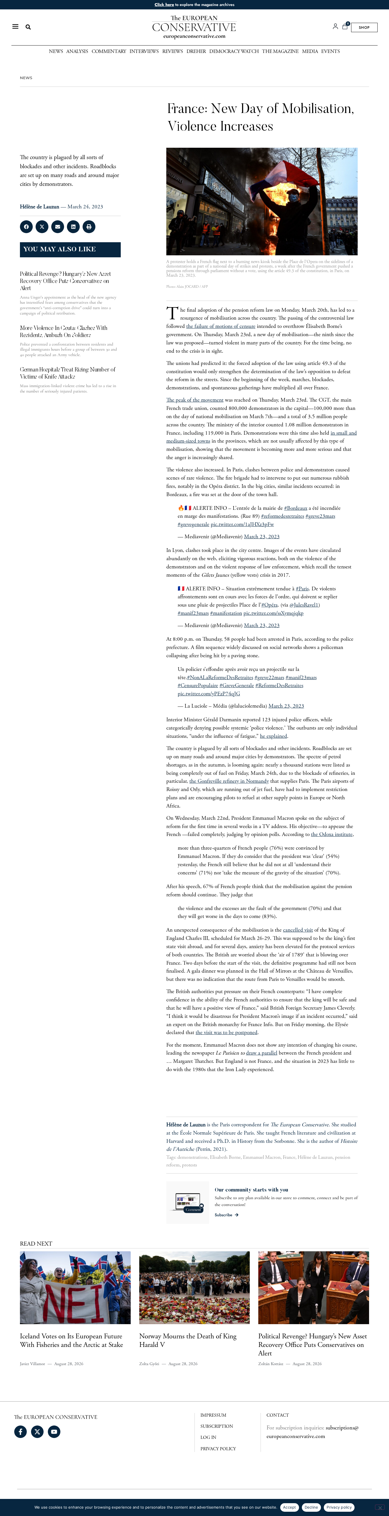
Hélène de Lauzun (315, 1157)
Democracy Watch (234, 51)
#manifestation (226, 613)
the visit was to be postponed (226, 1033)
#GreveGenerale (237, 686)
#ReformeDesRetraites (279, 686)
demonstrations (192, 1157)
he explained (273, 736)
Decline (311, 1507)
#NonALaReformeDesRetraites (220, 678)
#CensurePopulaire (198, 686)
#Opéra (269, 605)
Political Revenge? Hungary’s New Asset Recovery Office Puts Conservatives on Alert (312, 1346)
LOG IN (208, 1437)
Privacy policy (339, 1507)
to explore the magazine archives (194, 4)
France (289, 1157)
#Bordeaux (295, 508)
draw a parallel (261, 1053)
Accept (289, 1507)
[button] (28, 27)
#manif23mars (193, 613)
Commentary (109, 51)
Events (330, 51)
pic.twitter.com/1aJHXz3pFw (242, 524)
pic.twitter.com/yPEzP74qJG (209, 694)
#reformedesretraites (282, 516)
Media (310, 51)
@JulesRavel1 (304, 605)
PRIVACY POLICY (218, 1449)
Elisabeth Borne (225, 1157)
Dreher (196, 51)
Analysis (77, 51)
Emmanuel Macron (262, 1157)
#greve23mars (320, 516)
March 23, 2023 (262, 537)
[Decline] (380, 1507)
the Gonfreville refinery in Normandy (229, 781)
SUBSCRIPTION (216, 1426)
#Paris (302, 589)
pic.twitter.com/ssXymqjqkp (273, 613)
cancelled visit (298, 930)
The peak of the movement (195, 400)
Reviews (172, 51)
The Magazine (280, 51)
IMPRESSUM (213, 1415)
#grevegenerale (193, 524)
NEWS (26, 78)
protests (189, 1165)
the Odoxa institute (332, 834)
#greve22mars (269, 678)
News (56, 51)
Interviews (144, 51)
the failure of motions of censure (220, 326)
